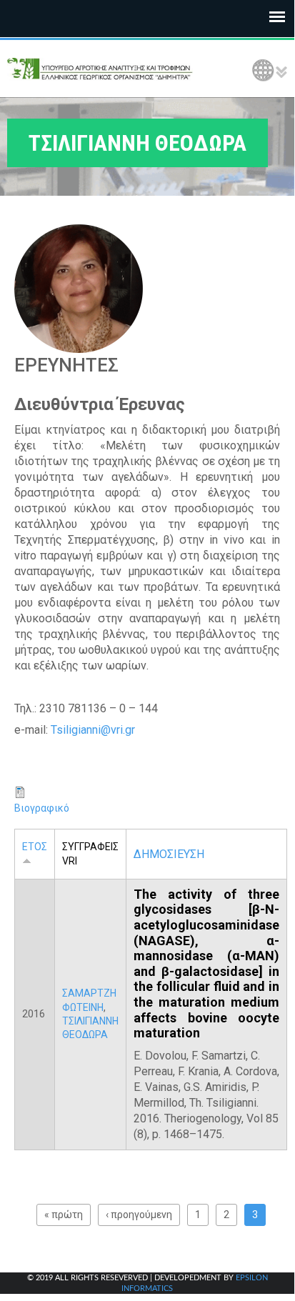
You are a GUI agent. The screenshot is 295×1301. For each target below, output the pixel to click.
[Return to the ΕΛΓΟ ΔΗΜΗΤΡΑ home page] (100, 68)
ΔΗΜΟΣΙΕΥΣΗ (169, 854)
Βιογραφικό (41, 808)
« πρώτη (63, 1214)
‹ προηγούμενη (139, 1214)
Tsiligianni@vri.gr (93, 730)
